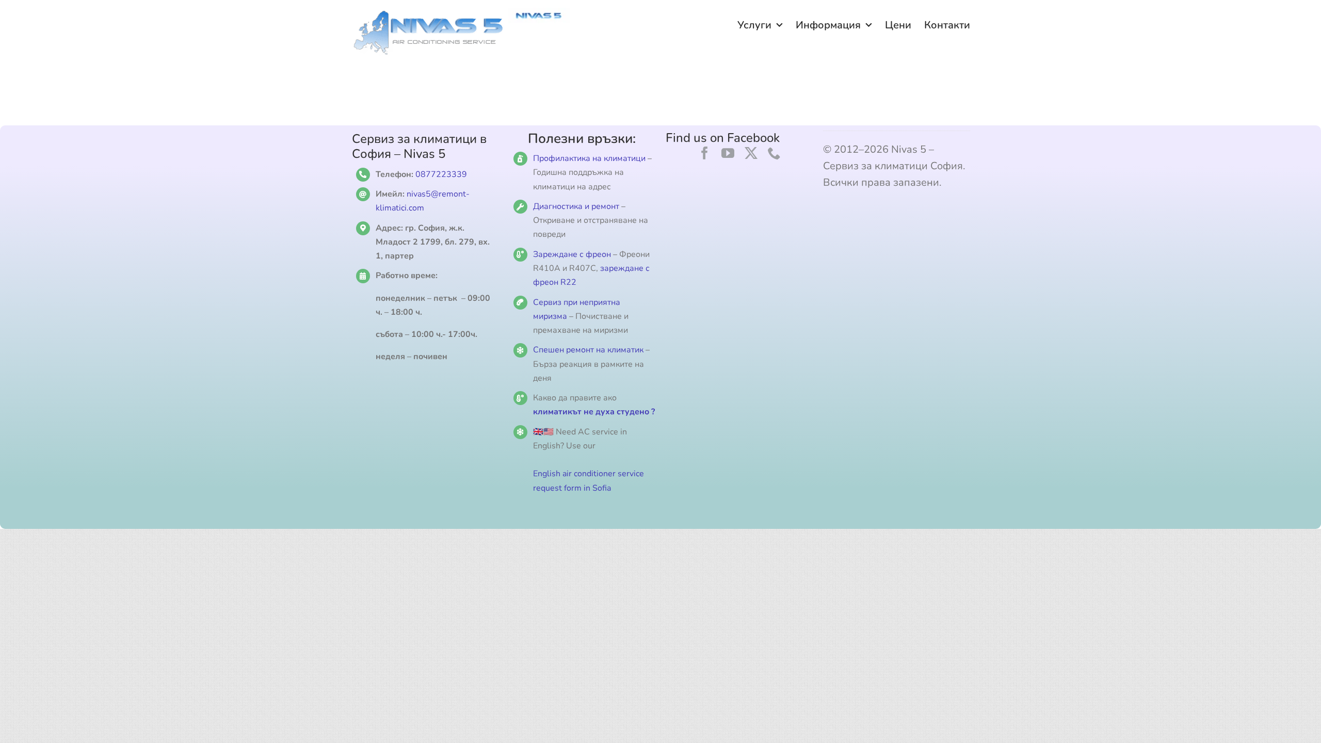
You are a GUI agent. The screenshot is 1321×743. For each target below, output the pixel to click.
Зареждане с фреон (572, 254)
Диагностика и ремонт (577, 206)
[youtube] (727, 153)
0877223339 (441, 174)
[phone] (774, 153)
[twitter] (751, 153)
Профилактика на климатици (589, 158)
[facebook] (704, 153)
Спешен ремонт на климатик (588, 350)
